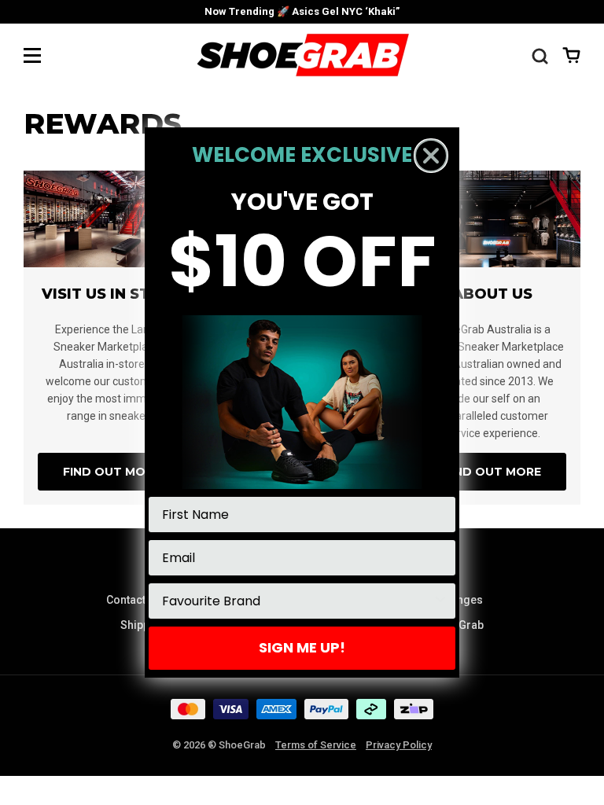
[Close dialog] (431, 155)
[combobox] (297, 601)
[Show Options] (440, 601)
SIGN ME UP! (302, 647)
